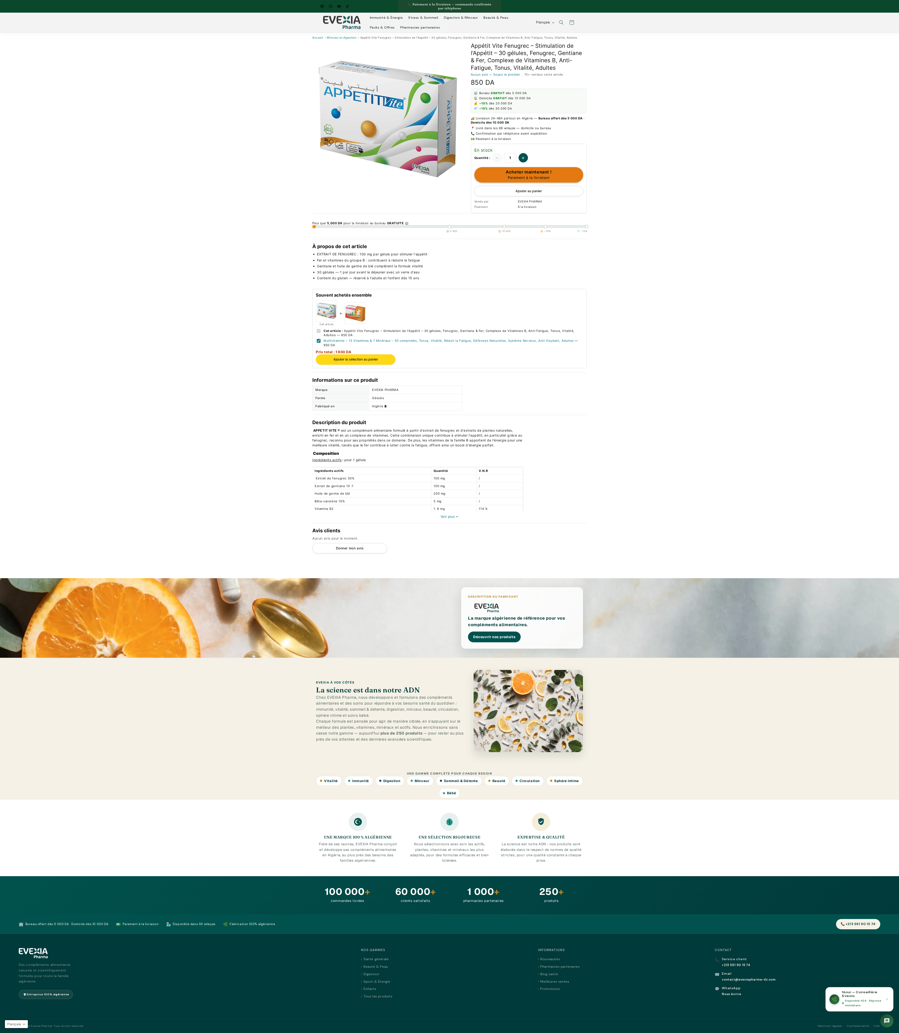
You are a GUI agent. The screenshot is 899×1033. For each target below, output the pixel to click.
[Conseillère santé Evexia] (886, 1020)
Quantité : (482, 158)
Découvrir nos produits (494, 637)
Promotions (550, 989)
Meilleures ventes (554, 981)
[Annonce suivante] (499, 6)
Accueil (317, 37)
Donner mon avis (350, 548)
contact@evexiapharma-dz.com (748, 980)
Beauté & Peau (376, 966)
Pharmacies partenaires (560, 966)
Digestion (371, 974)
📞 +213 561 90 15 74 (858, 924)
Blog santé (549, 974)
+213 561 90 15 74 (736, 965)
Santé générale (376, 959)
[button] (561, 22)
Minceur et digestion (341, 37)
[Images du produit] (387, 119)
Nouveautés (550, 959)
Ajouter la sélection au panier (355, 359)
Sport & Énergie (377, 981)
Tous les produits (378, 996)
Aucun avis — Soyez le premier (495, 74)
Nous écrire (731, 994)
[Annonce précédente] (399, 6)
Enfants (370, 989)
